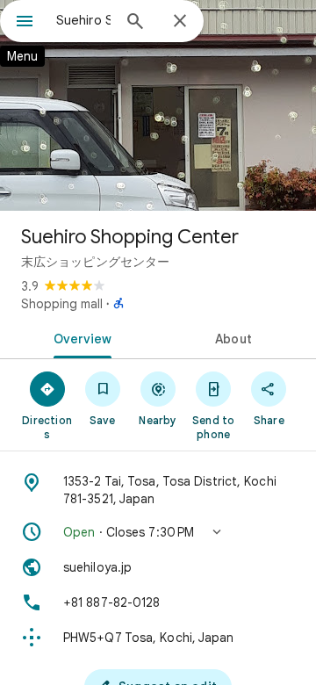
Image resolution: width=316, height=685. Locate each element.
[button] (158, 532)
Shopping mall (62, 304)
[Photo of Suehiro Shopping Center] (158, 105)
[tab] (79, 337)
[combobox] (83, 20)
